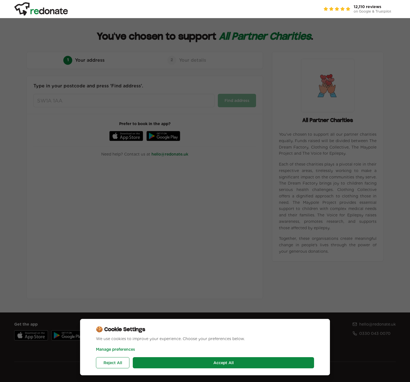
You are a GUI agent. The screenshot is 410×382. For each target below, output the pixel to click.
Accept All (223, 362)
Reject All (112, 362)
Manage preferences (115, 349)
